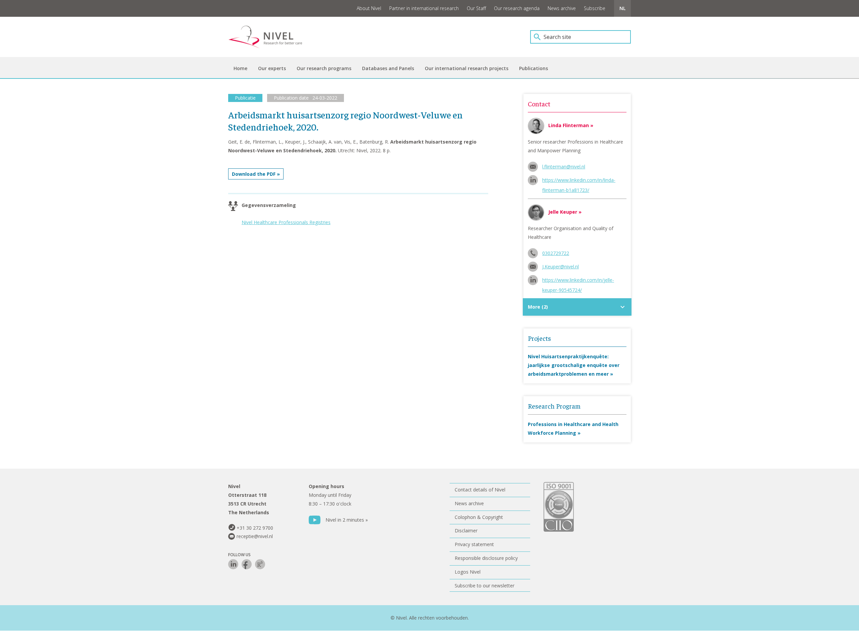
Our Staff (476, 8)
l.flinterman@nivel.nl (563, 166)
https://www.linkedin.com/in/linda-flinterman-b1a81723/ (578, 181)
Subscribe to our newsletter (484, 585)
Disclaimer (466, 530)
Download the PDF (253, 174)
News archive (562, 8)
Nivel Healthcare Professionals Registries (286, 222)
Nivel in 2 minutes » (346, 520)
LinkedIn (233, 564)
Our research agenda (517, 8)
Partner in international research (424, 8)
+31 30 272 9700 (255, 528)
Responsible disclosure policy (486, 558)
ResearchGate (260, 564)
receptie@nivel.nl (255, 536)
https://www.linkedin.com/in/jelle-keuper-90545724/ (578, 281)
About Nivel (369, 8)
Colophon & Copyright (479, 517)
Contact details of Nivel (480, 489)
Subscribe (594, 8)
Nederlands (622, 8)
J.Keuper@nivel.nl (560, 266)
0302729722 (555, 253)
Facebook (247, 564)
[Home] (270, 37)
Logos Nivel (468, 572)
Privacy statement (474, 544)
